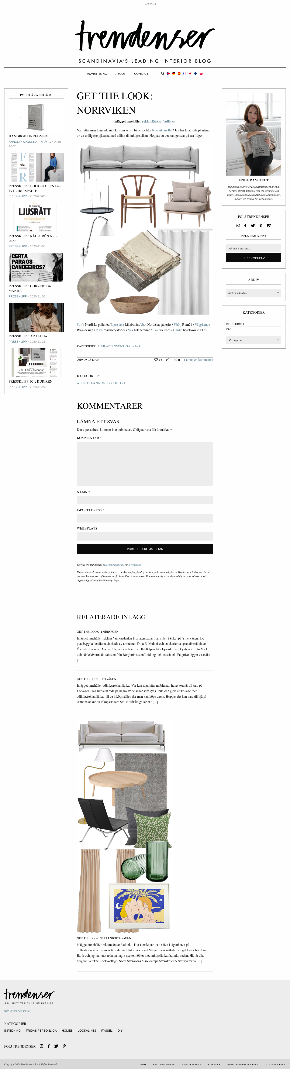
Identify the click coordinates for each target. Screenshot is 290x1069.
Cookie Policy (276, 1064)
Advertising (97, 73)
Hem (143, 1064)
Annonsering (191, 1064)
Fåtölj (177, 324)
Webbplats (87, 528)
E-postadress (90, 510)
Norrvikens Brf (162, 130)
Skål (156, 330)
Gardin (177, 330)
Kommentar (89, 437)
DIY (228, 329)
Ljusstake (117, 324)
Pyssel (107, 1030)
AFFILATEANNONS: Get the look (119, 346)
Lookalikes (87, 1030)
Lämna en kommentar (198, 359)
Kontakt (214, 1064)
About (120, 73)
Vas (130, 330)
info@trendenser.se (17, 1010)
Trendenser (145, 41)
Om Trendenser (164, 1064)
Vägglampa (202, 324)
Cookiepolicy (135, 564)
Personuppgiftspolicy (113, 564)
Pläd (99, 330)
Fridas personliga (41, 1030)
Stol (143, 324)
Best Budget (235, 324)
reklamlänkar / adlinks (159, 121)
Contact (141, 73)
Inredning (12, 1030)
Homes (67, 1030)
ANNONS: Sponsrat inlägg (30, 142)
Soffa (80, 324)
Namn (83, 492)
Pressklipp (18, 196)
